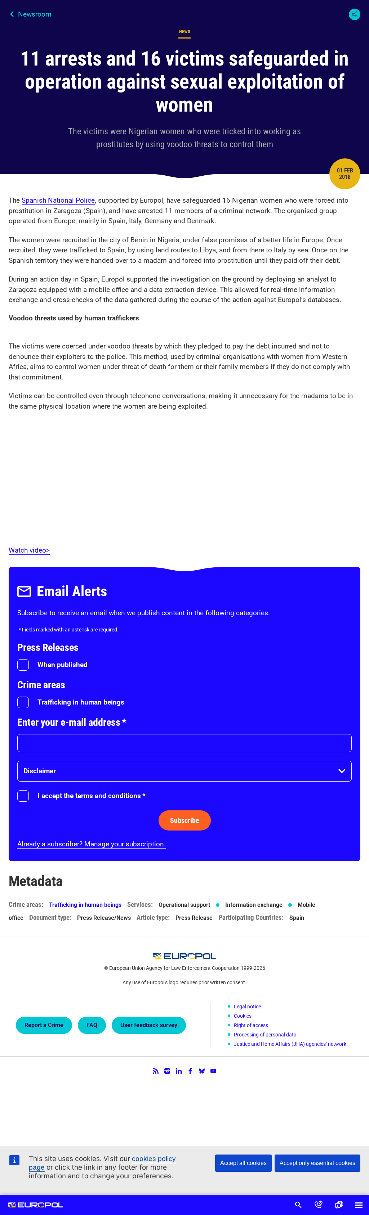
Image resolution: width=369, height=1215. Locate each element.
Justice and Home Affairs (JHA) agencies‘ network (290, 1044)
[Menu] (359, 1205)
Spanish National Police (58, 200)
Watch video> (29, 550)
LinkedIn (178, 1071)
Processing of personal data (265, 1035)
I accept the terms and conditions (91, 796)
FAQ (91, 1025)
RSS (155, 1071)
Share (354, 14)
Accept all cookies (243, 1163)
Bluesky (202, 1071)
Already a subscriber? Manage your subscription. (91, 844)
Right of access (251, 1025)
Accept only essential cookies (317, 1163)
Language (339, 1205)
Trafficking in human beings (80, 702)
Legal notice (247, 1006)
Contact (318, 1205)
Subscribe (184, 820)
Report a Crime (44, 1025)
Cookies (243, 1016)
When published (62, 665)
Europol (35, 1205)
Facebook (190, 1071)
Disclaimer (39, 771)
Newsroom (35, 14)
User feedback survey (148, 1025)
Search (298, 1205)
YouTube (213, 1071)
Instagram (167, 1071)
